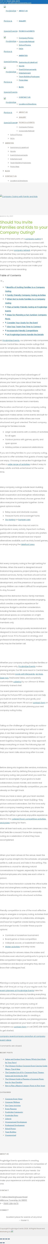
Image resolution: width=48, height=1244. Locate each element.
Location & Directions (27, 104)
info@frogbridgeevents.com (19, 3)
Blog (21, 87)
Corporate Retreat (26, 41)
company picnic (22, 1036)
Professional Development (15, 1125)
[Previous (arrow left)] (1, 1242)
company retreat (22, 250)
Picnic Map (23, 80)
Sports (21, 66)
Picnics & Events (27, 31)
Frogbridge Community (14, 1112)
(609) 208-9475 (10, 1203)
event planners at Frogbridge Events (17, 990)
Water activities (12, 946)
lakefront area (27, 544)
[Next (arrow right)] (4, 1242)
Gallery (22, 21)
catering (17, 681)
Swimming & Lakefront (28, 62)
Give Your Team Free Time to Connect (24, 327)
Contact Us (24, 97)
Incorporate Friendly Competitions (22, 330)
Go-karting (10, 519)
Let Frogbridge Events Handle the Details (25, 334)
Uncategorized (10, 1135)
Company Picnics (26, 38)
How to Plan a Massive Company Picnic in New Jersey (25, 1085)
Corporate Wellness (12, 1102)
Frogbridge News (11, 1115)
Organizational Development (16, 1122)
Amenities (23, 55)
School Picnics (25, 45)
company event (7, 1036)
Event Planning (11, 1109)
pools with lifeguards (25, 674)
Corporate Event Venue (13, 1099)
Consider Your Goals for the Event (22, 323)
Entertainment (25, 73)
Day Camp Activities (13, 1105)
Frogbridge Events (11, 340)
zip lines (39, 674)
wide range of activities (19, 464)
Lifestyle (8, 1119)
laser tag (4, 677)
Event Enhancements (27, 69)
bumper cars (24, 519)
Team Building (10, 1132)
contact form (39, 702)
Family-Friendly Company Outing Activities (26, 295)
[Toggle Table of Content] (2, 281)
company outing (33, 238)
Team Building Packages (29, 76)
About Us (23, 11)
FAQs (21, 48)
